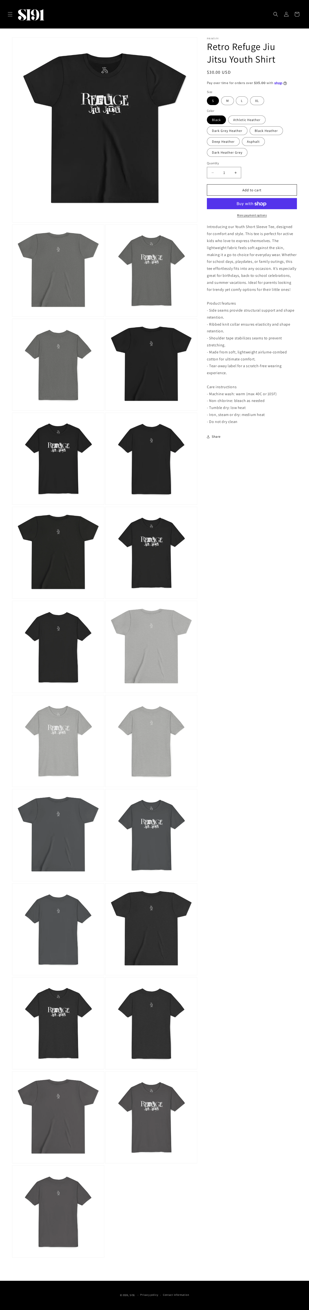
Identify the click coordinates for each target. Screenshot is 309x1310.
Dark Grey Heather (227, 131)
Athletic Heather (246, 120)
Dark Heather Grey (227, 152)
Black (216, 120)
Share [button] (216, 436)
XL (257, 101)
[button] (10, 14)
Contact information (176, 1294)
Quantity (213, 163)
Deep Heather (223, 141)
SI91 (133, 1295)
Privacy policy (149, 1294)
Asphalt (253, 141)
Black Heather (266, 131)
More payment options (252, 215)
